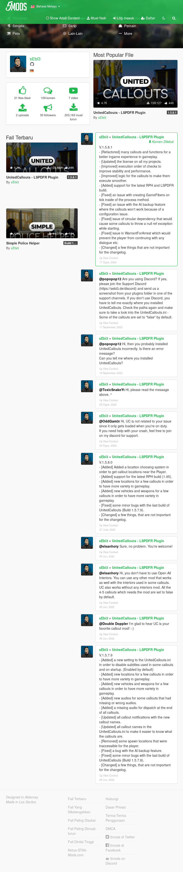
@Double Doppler (113, 623)
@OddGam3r (109, 421)
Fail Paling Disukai (82, 820)
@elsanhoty (109, 546)
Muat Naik (98, 18)
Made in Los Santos (21, 801)
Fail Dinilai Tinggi (81, 841)
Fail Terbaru (77, 798)
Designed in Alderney (22, 797)
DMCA (110, 828)
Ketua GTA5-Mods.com (77, 852)
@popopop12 (110, 278)
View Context (110, 258)
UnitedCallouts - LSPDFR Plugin (138, 136)
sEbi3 (35, 58)
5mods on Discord (115, 861)
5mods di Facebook (115, 847)
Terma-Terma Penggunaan (116, 818)
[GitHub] (32, 63)
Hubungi (112, 798)
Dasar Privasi (116, 807)
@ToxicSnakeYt (112, 389)
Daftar (150, 18)
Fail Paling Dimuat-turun (82, 831)
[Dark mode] (164, 18)
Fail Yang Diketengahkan (79, 809)
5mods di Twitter (122, 837)
